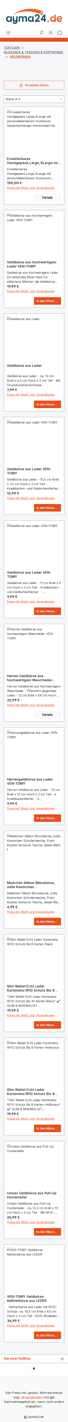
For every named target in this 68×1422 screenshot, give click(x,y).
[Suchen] (41, 32)
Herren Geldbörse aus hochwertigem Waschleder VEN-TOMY (29, 678)
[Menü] (8, 32)
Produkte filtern (37, 85)
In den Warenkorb (48, 301)
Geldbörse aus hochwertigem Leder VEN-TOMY (31, 264)
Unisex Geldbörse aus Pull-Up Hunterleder (31, 1195)
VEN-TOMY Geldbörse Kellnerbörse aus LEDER (26, 1299)
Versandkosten (31, 1397)
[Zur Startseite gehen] (34, 15)
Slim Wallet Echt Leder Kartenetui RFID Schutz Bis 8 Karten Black (31, 988)
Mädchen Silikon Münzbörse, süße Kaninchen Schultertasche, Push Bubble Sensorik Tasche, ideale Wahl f (33, 885)
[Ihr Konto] (50, 32)
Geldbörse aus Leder (24, 366)
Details (47, 197)
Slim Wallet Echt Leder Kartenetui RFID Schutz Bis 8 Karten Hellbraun (31, 1092)
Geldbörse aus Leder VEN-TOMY (29, 471)
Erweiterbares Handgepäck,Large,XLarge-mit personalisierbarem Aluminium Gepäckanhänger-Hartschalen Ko (33, 161)
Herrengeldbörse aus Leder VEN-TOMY (30, 781)
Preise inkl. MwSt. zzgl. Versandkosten (31, 187)
